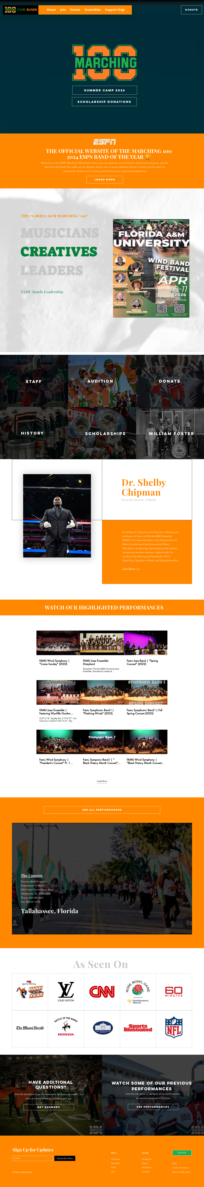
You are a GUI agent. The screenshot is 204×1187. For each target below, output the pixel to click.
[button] (51, 9)
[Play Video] (58, 643)
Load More (102, 781)
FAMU (22, 9)
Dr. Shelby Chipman (144, 487)
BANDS (32, 9)
